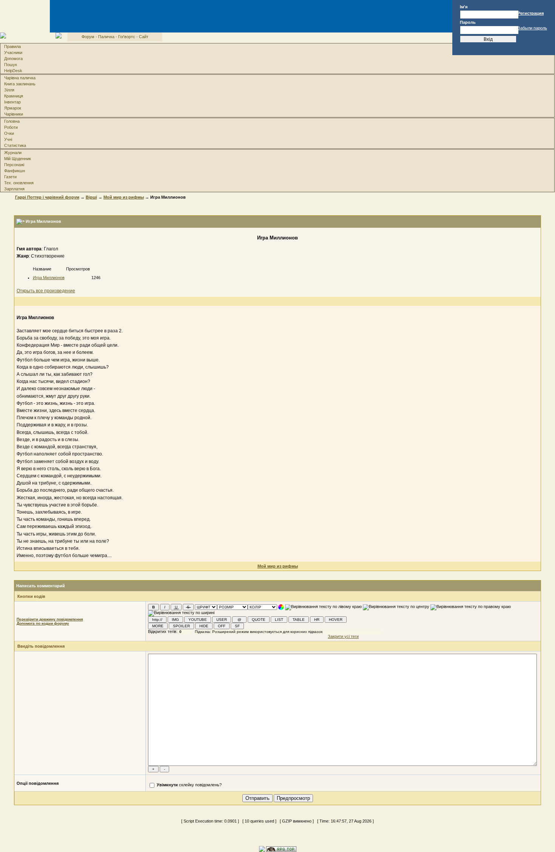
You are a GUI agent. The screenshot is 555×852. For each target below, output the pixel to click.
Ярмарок (12, 108)
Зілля (9, 90)
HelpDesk (13, 70)
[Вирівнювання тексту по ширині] (181, 613)
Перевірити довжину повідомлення (50, 619)
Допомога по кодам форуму (43, 623)
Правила (12, 46)
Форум (88, 36)
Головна (12, 121)
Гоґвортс (126, 36)
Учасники (13, 52)
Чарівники (13, 114)
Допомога (13, 58)
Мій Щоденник (17, 158)
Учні (8, 139)
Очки (9, 133)
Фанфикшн (14, 170)
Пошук (10, 64)
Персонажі (14, 164)
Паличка (106, 36)
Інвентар (12, 102)
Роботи (11, 127)
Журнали (13, 152)
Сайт (143, 36)
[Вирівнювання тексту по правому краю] (470, 607)
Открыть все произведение (46, 290)
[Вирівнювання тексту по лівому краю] (323, 607)
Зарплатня (14, 189)
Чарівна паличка (19, 78)
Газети (10, 176)
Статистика (15, 145)
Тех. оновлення (19, 183)
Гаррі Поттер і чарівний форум (47, 197)
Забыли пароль (532, 28)
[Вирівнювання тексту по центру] (396, 607)
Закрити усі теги (343, 636)
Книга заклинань (19, 84)
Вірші (91, 197)
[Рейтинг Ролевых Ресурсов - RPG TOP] (281, 848)
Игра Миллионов (49, 277)
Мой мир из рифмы (123, 197)
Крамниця (13, 96)
